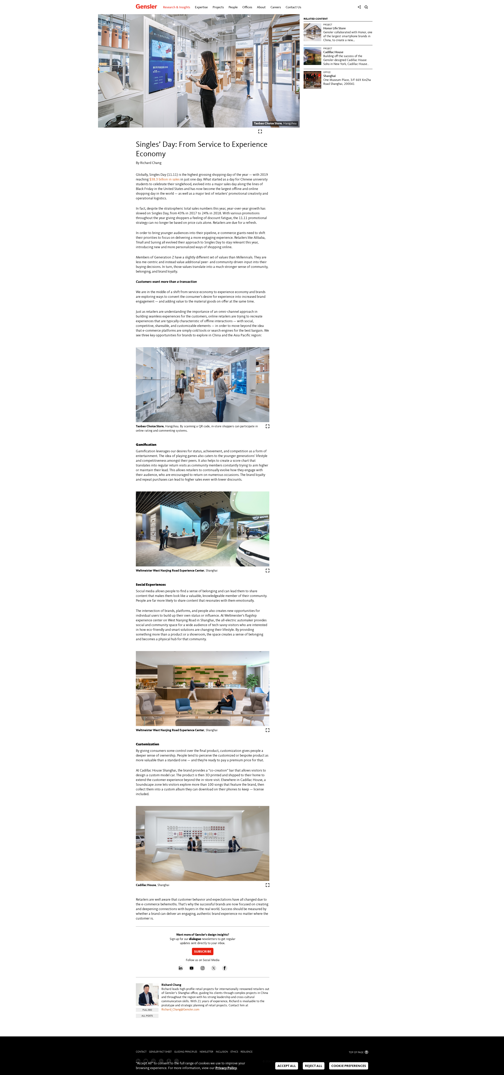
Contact (141, 1052)
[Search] (366, 7)
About (261, 7)
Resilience (246, 1052)
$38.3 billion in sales (164, 179)
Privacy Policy (226, 1068)
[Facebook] (224, 970)
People (233, 7)
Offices (247, 7)
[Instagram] (202, 970)
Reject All (313, 1066)
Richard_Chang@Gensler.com (180, 1009)
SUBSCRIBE (202, 952)
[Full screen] (260, 132)
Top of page (356, 1052)
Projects (218, 7)
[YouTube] (191, 970)
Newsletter (206, 1052)
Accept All (286, 1066)
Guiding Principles (185, 1052)
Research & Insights (176, 7)
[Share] (359, 7)
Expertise (201, 7)
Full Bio (147, 1010)
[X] (213, 970)
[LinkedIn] (180, 970)
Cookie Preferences (348, 1066)
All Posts (147, 1016)
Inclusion (222, 1052)
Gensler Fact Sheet (160, 1052)
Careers (276, 7)
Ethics (234, 1052)
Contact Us (293, 7)
